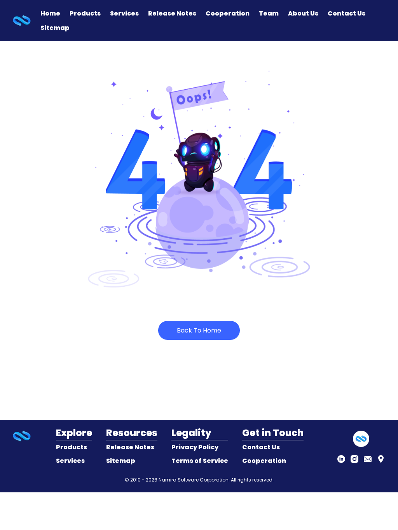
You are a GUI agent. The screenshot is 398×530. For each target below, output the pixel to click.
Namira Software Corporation (194, 479)
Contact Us (346, 13)
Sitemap (55, 27)
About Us (303, 13)
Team (269, 13)
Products (85, 13)
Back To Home (199, 330)
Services (124, 13)
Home (50, 13)
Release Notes (172, 13)
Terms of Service (199, 460)
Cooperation (228, 13)
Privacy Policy (194, 447)
